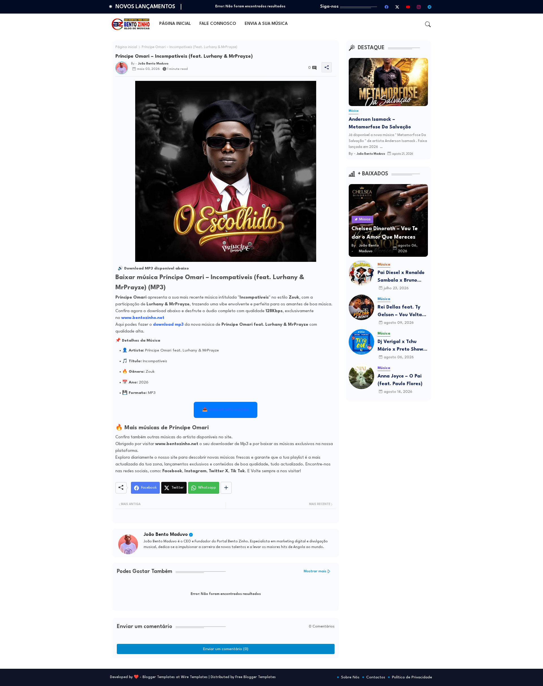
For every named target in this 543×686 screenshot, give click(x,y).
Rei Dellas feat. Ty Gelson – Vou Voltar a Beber (401, 312)
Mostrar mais (315, 571)
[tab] (175, 24)
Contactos (375, 677)
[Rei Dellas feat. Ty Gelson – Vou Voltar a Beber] (361, 307)
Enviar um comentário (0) (225, 649)
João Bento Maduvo (166, 534)
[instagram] (419, 7)
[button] (428, 24)
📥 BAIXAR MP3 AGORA (225, 410)
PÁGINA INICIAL (175, 24)
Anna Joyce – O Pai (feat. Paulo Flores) (400, 380)
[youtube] (408, 7)
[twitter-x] (397, 7)
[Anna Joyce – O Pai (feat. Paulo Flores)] (361, 376)
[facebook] (387, 7)
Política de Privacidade (412, 677)
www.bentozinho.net (142, 318)
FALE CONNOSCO (217, 24)
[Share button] (226, 488)
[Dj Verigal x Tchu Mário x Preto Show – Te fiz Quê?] (361, 342)
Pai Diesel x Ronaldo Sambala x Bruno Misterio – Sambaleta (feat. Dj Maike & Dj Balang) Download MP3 (403, 277)
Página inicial (126, 47)
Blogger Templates (159, 677)
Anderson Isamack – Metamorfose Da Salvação (380, 123)
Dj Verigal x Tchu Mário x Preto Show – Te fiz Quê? (402, 346)
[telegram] (430, 7)
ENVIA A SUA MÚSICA (266, 24)
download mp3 (168, 325)
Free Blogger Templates (255, 677)
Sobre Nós (350, 677)
